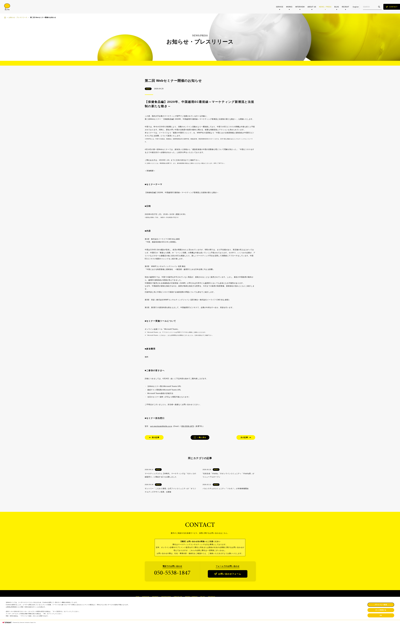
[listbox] (355, 7)
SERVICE (279, 7)
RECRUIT (345, 7)
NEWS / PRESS (325, 7)
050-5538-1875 (187, 426)
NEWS (148, 89)
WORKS (289, 7)
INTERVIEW (300, 7)
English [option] (356, 7)
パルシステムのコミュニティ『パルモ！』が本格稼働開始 (226, 488)
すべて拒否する (380, 610)
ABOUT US (312, 7)
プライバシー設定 (381, 604)
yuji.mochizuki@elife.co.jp (161, 426)
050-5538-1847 (172, 572)
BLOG (336, 7)
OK (381, 615)
